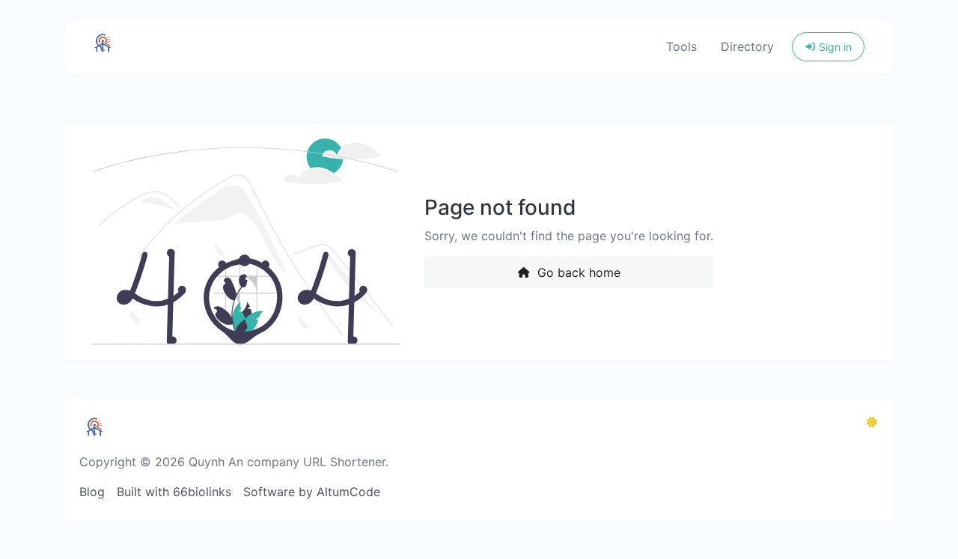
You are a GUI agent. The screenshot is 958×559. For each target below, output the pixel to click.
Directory (747, 46)
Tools (681, 46)
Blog (92, 491)
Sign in (834, 46)
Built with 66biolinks (174, 491)
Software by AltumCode (311, 491)
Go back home (577, 272)
